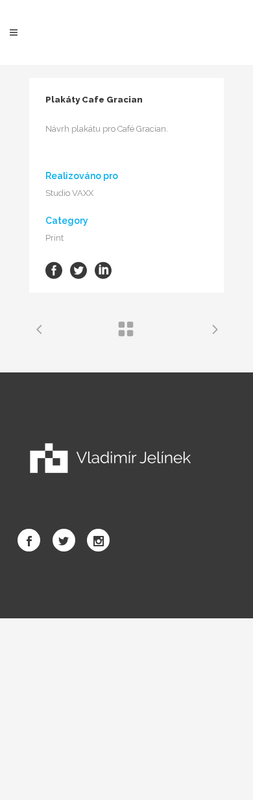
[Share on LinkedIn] (103, 269)
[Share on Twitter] (78, 269)
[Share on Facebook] (53, 269)
